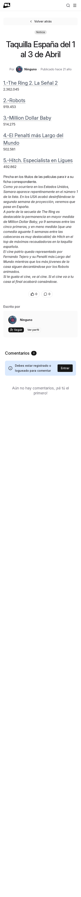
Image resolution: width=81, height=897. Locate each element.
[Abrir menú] (75, 5)
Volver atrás (43, 21)
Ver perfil (33, 329)
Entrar (65, 368)
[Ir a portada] (6, 5)
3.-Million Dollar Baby (27, 118)
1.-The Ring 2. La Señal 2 (30, 83)
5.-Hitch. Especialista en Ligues (38, 160)
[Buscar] (68, 5)
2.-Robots (14, 100)
